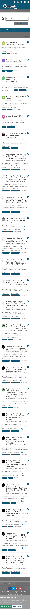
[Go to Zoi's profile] (3, 78)
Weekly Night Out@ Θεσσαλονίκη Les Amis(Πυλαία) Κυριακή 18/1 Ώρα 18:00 (16, 463)
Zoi (7, 82)
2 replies (14, 107)
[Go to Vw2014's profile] (3, 43)
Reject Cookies (17, 606)
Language (16, 591)
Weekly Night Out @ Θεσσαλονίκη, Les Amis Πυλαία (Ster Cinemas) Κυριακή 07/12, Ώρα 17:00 (16, 559)
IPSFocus (10, 591)
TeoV (7, 100)
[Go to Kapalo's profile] (3, 117)
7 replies (18, 210)
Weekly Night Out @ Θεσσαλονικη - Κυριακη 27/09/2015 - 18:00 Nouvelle (17, 240)
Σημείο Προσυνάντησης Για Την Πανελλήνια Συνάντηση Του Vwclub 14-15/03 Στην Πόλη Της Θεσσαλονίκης (17, 392)
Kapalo (8, 117)
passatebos (9, 330)
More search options (21, 23)
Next (24, 34)
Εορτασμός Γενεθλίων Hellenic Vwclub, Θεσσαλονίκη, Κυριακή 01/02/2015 (15, 440)
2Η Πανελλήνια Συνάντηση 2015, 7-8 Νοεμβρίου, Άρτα (17, 219)
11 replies (18, 524)
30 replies (15, 358)
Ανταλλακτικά (11, 42)
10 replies (14, 125)
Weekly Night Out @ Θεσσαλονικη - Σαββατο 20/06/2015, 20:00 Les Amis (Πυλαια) (16, 304)
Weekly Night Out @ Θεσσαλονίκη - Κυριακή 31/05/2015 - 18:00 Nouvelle (16, 327)
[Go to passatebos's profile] (3, 325)
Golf (19, 117)
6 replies (16, 380)
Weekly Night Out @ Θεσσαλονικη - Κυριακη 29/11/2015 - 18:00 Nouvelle (16, 199)
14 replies (16, 188)
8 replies (16, 475)
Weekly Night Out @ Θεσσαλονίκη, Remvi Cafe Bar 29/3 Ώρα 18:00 (16, 369)
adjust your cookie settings (19, 600)
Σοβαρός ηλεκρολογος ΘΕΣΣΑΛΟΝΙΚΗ (14, 79)
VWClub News (21, 139)
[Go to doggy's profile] (3, 134)
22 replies (18, 250)
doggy (7, 139)
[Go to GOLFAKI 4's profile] (3, 219)
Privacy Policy (24, 591)
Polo (17, 82)
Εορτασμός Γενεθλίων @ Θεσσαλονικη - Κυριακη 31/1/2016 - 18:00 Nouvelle (16, 156)
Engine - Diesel (21, 44)
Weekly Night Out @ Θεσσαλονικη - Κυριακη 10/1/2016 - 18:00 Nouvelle (16, 178)
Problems (19, 61)
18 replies (15, 337)
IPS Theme (4, 591)
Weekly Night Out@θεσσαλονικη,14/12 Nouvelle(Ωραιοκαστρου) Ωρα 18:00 (16, 536)
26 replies (15, 293)
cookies (10, 599)
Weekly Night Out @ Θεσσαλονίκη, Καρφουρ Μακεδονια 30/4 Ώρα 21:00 (17, 348)
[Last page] (28, 34)
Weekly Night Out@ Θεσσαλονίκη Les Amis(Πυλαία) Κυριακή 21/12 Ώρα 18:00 (17, 512)
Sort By (26, 36)
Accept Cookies (6, 606)
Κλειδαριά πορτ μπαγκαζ (16, 60)
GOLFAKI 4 (8, 222)
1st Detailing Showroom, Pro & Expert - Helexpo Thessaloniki (17, 135)
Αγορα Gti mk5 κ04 (13, 116)
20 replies (17, 167)
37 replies (18, 229)
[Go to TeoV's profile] (3, 97)
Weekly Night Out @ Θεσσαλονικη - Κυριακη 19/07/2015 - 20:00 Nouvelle (17, 282)
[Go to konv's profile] (3, 60)
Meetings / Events (21, 160)
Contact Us (12, 592)
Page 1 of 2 (15, 34)
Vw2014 (8, 44)
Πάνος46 (8, 351)
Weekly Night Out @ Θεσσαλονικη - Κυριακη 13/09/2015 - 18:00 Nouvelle (16, 261)
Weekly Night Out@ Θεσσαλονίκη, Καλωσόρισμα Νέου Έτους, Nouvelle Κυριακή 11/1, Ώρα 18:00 (17, 488)
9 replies (17, 428)
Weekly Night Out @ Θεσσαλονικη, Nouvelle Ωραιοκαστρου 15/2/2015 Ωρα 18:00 (16, 417)
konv (7, 61)
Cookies (18, 592)
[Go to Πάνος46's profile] (3, 347)
